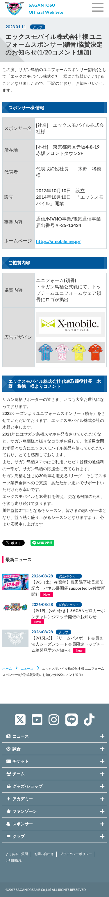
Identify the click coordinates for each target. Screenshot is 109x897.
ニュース (27, 668)
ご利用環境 (14, 860)
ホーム (7, 668)
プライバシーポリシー (76, 854)
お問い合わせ (43, 854)
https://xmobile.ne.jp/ (58, 241)
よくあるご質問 (17, 854)
